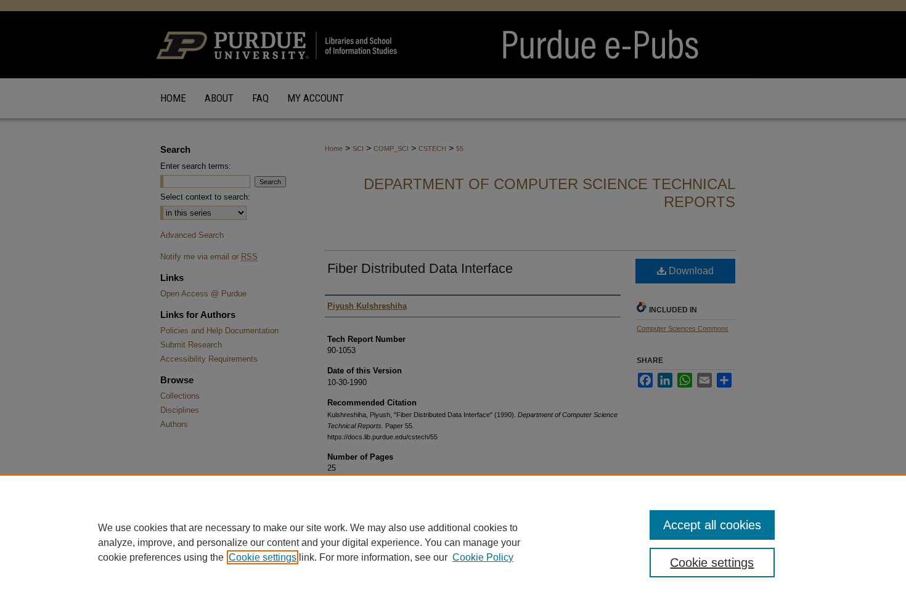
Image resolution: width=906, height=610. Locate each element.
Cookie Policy (482, 557)
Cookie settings (262, 557)
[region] (453, 542)
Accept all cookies (712, 525)
